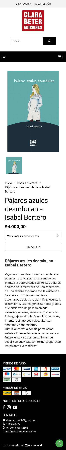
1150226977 (12, 423)
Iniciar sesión (43, 3)
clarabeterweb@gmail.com (21, 420)
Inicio (9, 183)
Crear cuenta (23, 3)
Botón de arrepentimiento (20, 431)
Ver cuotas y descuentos (23, 236)
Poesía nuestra (27, 183)
